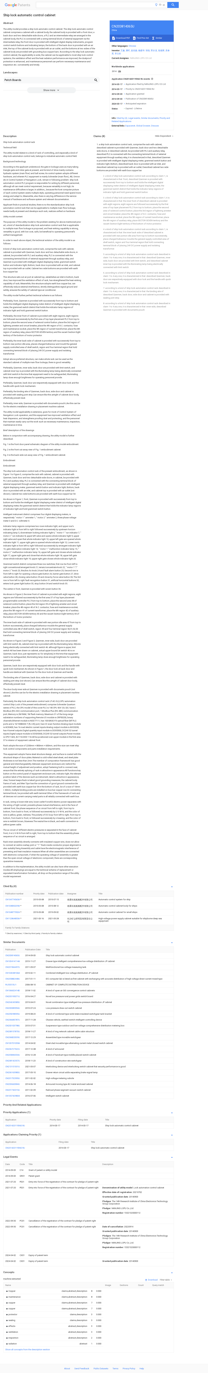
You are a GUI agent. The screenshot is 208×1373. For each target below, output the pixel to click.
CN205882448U (12, 979)
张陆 (148, 50)
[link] (10, 1291)
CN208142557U (12, 1060)
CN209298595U (12, 1014)
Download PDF (123, 38)
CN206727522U (12, 1049)
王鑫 (123, 50)
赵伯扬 (134, 50)
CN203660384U (12, 1084)
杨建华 (141, 50)
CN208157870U (12, 1031)
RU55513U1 (10, 984)
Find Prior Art (142, 38)
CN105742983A (12, 1096)
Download (152, 1280)
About (67, 1368)
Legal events (134, 118)
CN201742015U (12, 1090)
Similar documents (150, 118)
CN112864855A (12, 918)
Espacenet (130, 125)
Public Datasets (101, 1368)
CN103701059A (12, 1043)
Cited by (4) (122, 118)
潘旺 (128, 50)
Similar (158, 38)
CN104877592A (12, 912)
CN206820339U (12, 1037)
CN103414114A (12, 961)
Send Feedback (81, 1368)
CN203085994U (12, 1008)
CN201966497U (12, 967)
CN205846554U (12, 1055)
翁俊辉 (161, 50)
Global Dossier (143, 125)
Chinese (132, 46)
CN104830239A (12, 906)
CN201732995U (12, 1078)
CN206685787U (12, 1020)
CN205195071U (12, 996)
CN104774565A (12, 899)
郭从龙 (154, 50)
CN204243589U (12, 1002)
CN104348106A (12, 973)
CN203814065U (12, 955)
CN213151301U (12, 1066)
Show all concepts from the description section (27, 1349)
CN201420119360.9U (15, 1125)
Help (142, 1368)
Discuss (155, 125)
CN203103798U (12, 1025)
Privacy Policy (129, 1368)
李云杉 (118, 53)
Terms (115, 1368)
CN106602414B (12, 990)
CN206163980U (12, 1072)
